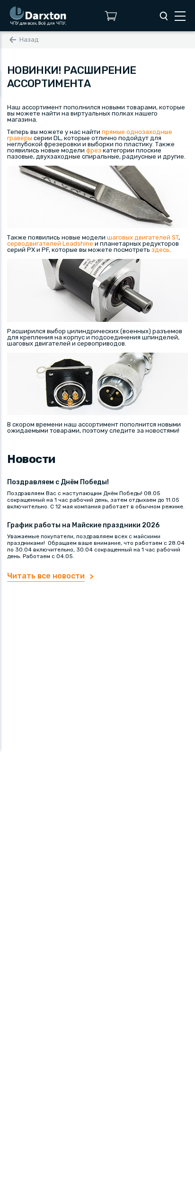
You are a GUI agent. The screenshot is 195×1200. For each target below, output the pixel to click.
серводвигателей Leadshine (50, 243)
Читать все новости (46, 575)
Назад (29, 39)
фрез (93, 150)
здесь (160, 249)
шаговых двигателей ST (142, 237)
